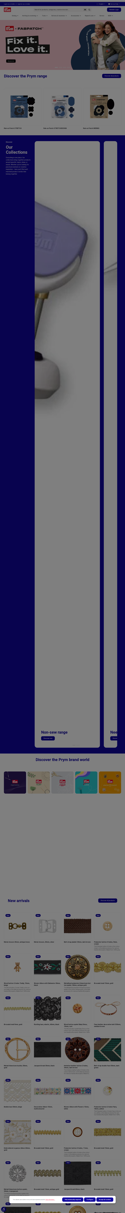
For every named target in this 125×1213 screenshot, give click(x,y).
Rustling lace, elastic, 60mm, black (46, 1024)
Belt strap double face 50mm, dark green (106, 1067)
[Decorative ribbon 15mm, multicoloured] (47, 1090)
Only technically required (73, 1199)
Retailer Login (114, 9)
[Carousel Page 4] (68, 67)
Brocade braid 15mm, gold (103, 983)
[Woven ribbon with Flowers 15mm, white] (77, 1090)
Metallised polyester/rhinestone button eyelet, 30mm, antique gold (77, 984)
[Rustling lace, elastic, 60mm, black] (47, 1008)
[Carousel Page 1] (73, 745)
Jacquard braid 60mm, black (74, 1189)
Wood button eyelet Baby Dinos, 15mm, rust (75, 1025)
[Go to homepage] (7, 10)
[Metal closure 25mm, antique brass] (17, 926)
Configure (90, 1199)
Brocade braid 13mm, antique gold (46, 1189)
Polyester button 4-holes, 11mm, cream (76, 1149)
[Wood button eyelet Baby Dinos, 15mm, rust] (77, 1008)
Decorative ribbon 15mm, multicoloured (43, 1108)
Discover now (48, 738)
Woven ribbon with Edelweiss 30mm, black (47, 984)
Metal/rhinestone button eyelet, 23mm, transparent (15, 1190)
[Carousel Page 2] (60, 67)
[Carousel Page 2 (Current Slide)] (78, 745)
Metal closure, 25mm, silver (44, 942)
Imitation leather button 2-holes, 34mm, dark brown (76, 1067)
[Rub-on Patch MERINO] (102, 107)
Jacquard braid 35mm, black (44, 1066)
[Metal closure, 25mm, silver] (47, 926)
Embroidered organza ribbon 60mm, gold (17, 1149)
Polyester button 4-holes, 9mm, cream (105, 943)
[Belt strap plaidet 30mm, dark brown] (77, 926)
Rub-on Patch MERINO (91, 128)
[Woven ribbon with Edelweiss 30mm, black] (47, 967)
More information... (50, 1199)
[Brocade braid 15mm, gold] (107, 967)
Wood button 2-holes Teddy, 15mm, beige (17, 984)
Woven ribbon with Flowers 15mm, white (76, 1108)
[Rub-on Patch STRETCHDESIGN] (62, 107)
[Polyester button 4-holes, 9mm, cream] (107, 926)
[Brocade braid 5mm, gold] (17, 1008)
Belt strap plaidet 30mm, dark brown (77, 942)
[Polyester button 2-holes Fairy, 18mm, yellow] (107, 1090)
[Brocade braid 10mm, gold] (47, 1132)
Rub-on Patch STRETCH (12, 128)
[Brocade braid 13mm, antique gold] (47, 1173)
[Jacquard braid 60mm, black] (77, 1173)
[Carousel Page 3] (64, 67)
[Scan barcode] (85, 10)
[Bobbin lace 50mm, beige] (17, 1090)
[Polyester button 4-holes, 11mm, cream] (77, 1132)
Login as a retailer (9, 4)
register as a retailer (23, 4)
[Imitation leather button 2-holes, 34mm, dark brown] (77, 1049)
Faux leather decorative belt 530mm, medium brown (107, 1025)
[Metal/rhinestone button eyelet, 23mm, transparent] (17, 1173)
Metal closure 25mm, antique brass (17, 942)
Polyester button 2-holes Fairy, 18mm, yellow (105, 1108)
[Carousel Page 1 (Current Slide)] (56, 67)
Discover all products (112, 76)
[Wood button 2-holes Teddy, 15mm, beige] (17, 967)
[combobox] (58, 10)
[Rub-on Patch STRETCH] (23, 107)
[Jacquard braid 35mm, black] (47, 1049)
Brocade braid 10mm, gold (43, 1148)
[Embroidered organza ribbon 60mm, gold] (17, 1132)
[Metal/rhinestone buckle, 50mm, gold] (17, 1049)
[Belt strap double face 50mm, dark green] (107, 1049)
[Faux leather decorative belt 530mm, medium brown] (107, 1008)
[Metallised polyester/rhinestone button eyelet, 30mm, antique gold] (77, 967)
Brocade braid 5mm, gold (13, 1024)
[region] (62, 109)
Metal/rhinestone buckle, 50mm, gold (16, 1067)
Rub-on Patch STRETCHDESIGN (55, 128)
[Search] (89, 10)
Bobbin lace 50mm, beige (13, 1107)
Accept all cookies (105, 1199)
